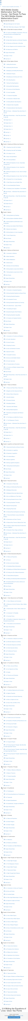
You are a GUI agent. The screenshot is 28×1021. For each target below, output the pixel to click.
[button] (1, 1)
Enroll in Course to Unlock (14, 1017)
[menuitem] (1, 3)
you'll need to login (19, 1015)
